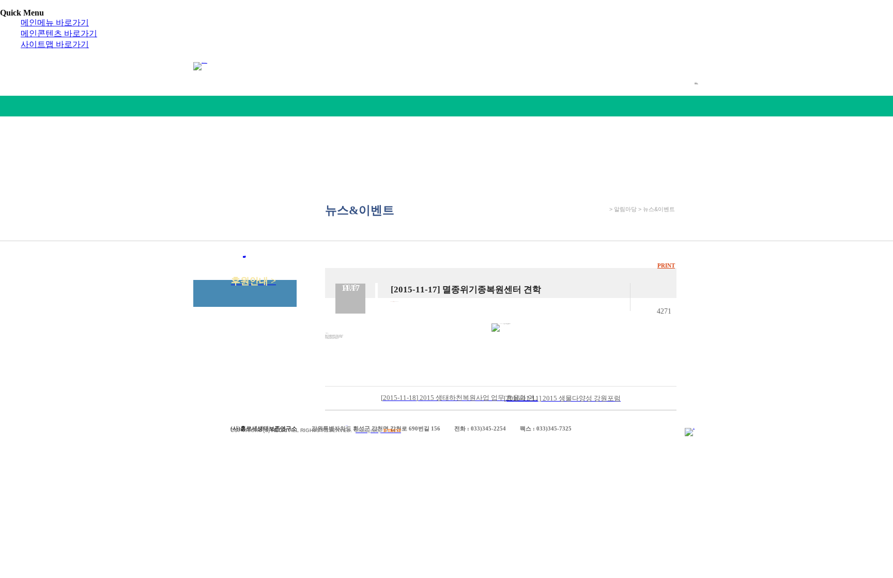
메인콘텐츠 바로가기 (59, 33)
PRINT (666, 265)
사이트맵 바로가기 (55, 44)
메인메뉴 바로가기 (55, 22)
